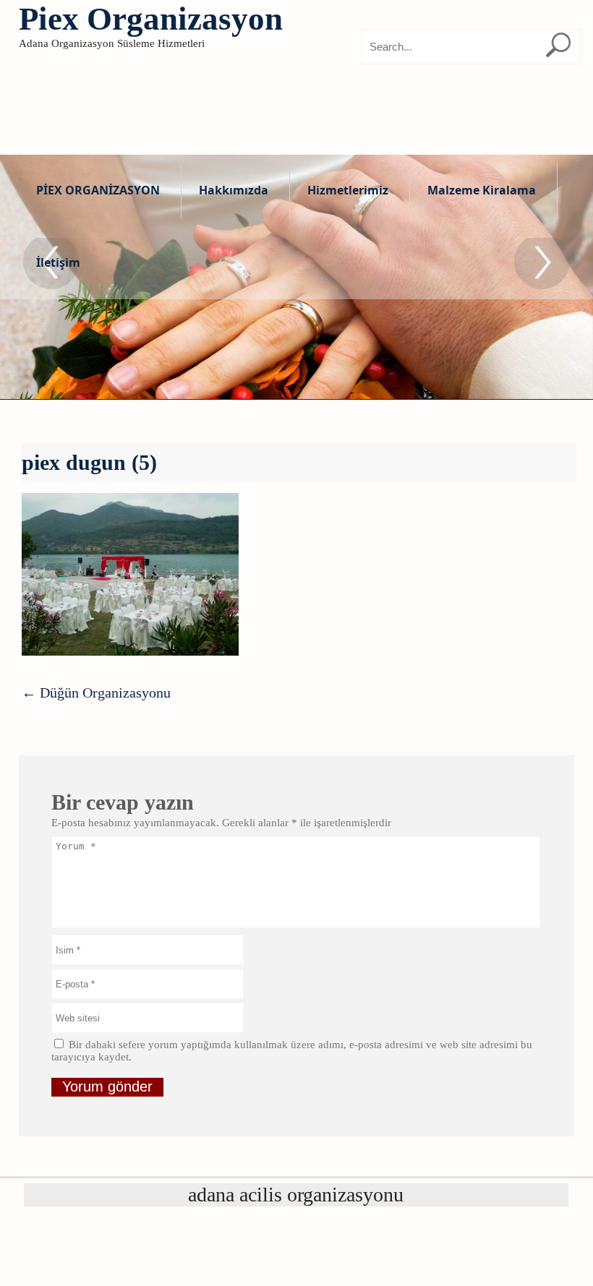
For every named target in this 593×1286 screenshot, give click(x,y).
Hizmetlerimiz (347, 190)
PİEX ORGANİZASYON (98, 190)
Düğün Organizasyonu (96, 692)
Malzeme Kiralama (481, 190)
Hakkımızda (233, 190)
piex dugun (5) (89, 462)
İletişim (58, 262)
